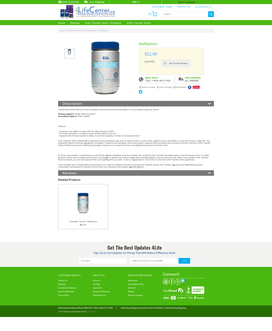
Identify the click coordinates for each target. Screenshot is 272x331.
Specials (74, 23)
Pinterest (178, 282)
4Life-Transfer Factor (139, 23)
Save (197, 87)
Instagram (165, 282)
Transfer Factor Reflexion (83, 221)
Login (169, 7)
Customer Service (203, 7)
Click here (149, 160)
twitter (140, 92)
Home (61, 23)
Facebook (189, 87)
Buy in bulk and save (178, 63)
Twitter (184, 282)
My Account (158, 7)
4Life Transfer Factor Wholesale (103, 23)
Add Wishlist (181, 87)
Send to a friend (148, 87)
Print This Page (166, 87)
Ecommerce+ (92, 312)
